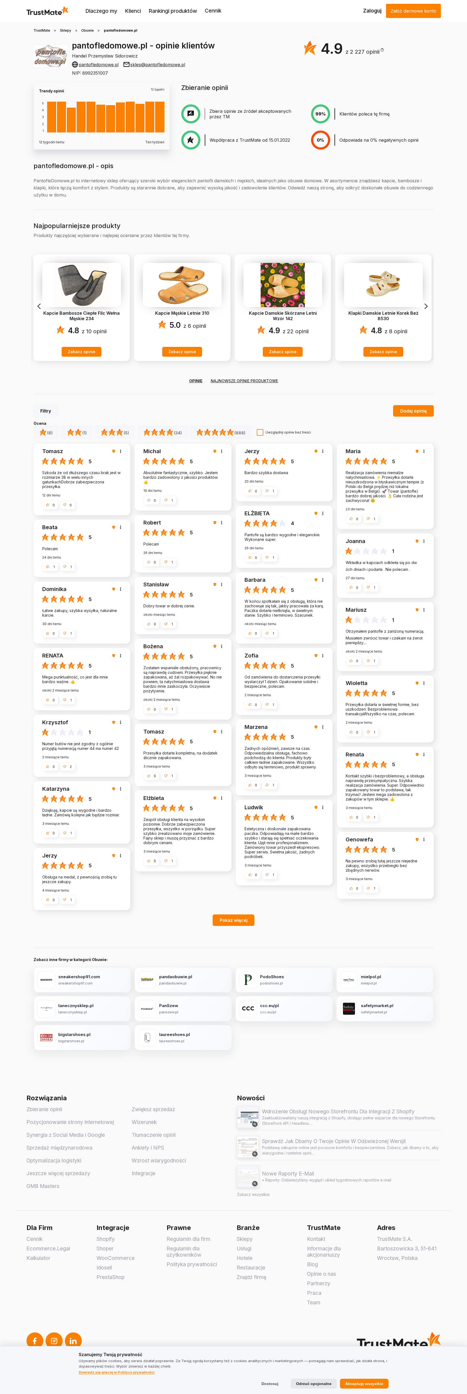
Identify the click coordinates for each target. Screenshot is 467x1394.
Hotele (244, 1258)
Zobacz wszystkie (253, 1194)
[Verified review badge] (114, 451)
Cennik (213, 11)
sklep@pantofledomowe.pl (157, 64)
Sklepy (65, 30)
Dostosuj (269, 1383)
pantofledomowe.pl (99, 64)
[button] (365, 52)
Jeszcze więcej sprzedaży (58, 1173)
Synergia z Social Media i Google (65, 1135)
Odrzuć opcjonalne (314, 1383)
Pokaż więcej (234, 920)
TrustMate (42, 30)
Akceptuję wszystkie (364, 1383)
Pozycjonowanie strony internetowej (70, 1122)
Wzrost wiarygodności (159, 1160)
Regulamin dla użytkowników (184, 1251)
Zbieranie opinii (44, 1109)
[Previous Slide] (39, 306)
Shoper (105, 1248)
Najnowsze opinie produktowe (244, 380)
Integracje (143, 1173)
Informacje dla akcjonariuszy (324, 1251)
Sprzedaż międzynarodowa (59, 1148)
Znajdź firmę (251, 1277)
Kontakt (316, 1239)
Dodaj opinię (413, 411)
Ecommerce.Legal (48, 1248)
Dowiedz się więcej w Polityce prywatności (117, 1372)
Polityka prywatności (192, 1264)
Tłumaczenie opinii (154, 1135)
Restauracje (251, 1268)
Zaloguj (372, 11)
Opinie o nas (321, 1274)
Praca (314, 1293)
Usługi (244, 1248)
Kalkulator (38, 1258)
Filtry (45, 411)
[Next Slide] (425, 306)
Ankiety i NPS (148, 1148)
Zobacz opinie (81, 351)
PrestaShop (111, 1277)
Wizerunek (144, 1122)
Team (313, 1302)
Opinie (196, 380)
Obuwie (87, 30)
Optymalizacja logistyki (53, 1160)
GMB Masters (42, 1186)
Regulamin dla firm (188, 1239)
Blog (312, 1264)
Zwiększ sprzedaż (153, 1109)
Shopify (106, 1239)
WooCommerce (116, 1258)
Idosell (104, 1268)
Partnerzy (318, 1283)
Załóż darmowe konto (413, 11)
